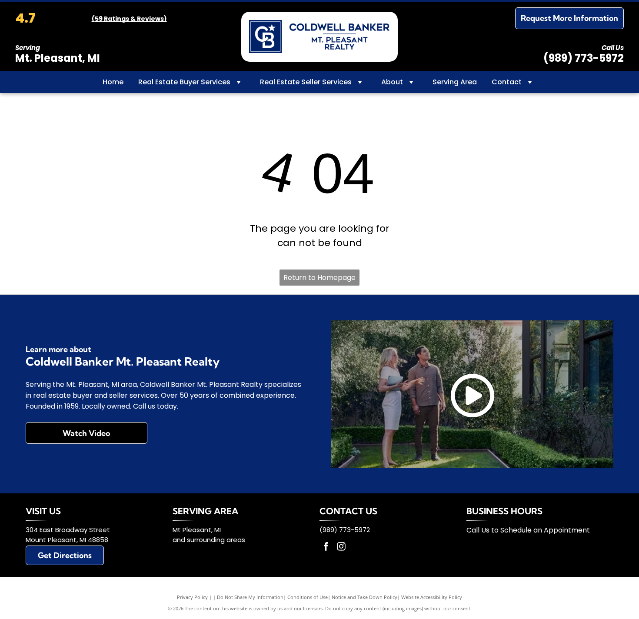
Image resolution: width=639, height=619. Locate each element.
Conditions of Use (307, 597)
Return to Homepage (319, 278)
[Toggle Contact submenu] (530, 82)
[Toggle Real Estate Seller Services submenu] (360, 82)
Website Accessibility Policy (431, 597)
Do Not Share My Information (250, 597)
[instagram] (341, 547)
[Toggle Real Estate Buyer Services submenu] (238, 82)
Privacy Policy (192, 597)
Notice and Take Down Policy (364, 597)
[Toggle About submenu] (411, 82)
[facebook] (326, 547)
